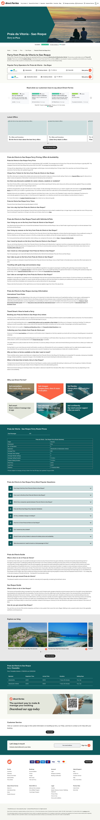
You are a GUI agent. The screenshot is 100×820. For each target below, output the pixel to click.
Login (52, 771)
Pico (21, 50)
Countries (56, 3)
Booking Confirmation (56, 775)
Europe (15, 50)
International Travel (80, 302)
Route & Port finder (11, 775)
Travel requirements (12, 297)
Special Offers (49, 3)
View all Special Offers (50, 147)
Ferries (30, 773)
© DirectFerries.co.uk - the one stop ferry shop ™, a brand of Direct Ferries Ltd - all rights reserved (27, 808)
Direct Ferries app (38, 339)
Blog (60, 3)
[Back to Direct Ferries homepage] (10, 3)
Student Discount (11, 794)
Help (74, 777)
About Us (9, 788)
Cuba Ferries (76, 788)
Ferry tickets (10, 779)
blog (50, 212)
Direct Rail (75, 790)
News (8, 792)
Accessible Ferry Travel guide (52, 271)
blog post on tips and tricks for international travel (41, 302)
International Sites (11, 790)
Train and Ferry (32, 779)
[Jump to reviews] (50, 44)
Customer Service (77, 775)
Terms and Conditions (56, 798)
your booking (22, 333)
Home (8, 50)
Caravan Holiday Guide (67, 238)
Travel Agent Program (34, 792)
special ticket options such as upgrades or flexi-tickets (43, 322)
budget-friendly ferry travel (27, 198)
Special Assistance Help (24, 271)
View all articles (50, 656)
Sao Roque (28, 50)
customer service (26, 269)
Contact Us (75, 773)
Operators (42, 3)
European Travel (11, 304)
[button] (50, 488)
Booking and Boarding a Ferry (32, 327)
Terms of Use (54, 796)
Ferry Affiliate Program (34, 790)
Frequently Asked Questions (50, 327)
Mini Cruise (31, 777)
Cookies (53, 788)
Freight (30, 775)
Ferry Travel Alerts (77, 779)
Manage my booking (55, 773)
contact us (85, 811)
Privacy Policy (54, 793)
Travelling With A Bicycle (13, 247)
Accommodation (33, 771)
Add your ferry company (34, 788)
